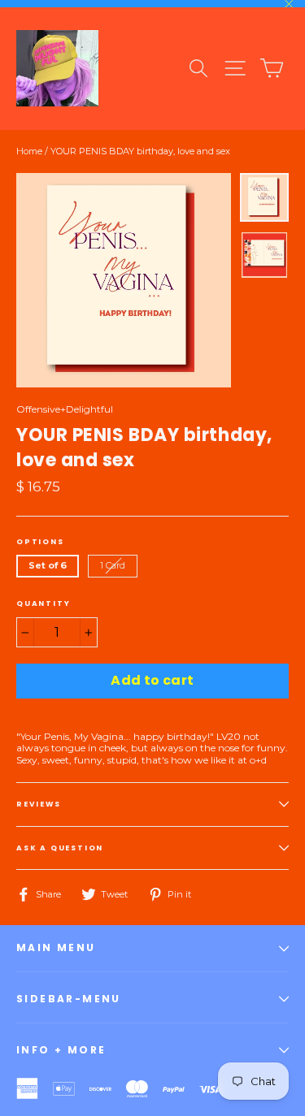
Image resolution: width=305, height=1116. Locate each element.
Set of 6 (47, 565)
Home (29, 151)
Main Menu (56, 947)
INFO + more (61, 1050)
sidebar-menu (68, 999)
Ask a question (59, 848)
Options (40, 542)
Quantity (43, 603)
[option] (123, 280)
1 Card (112, 565)
